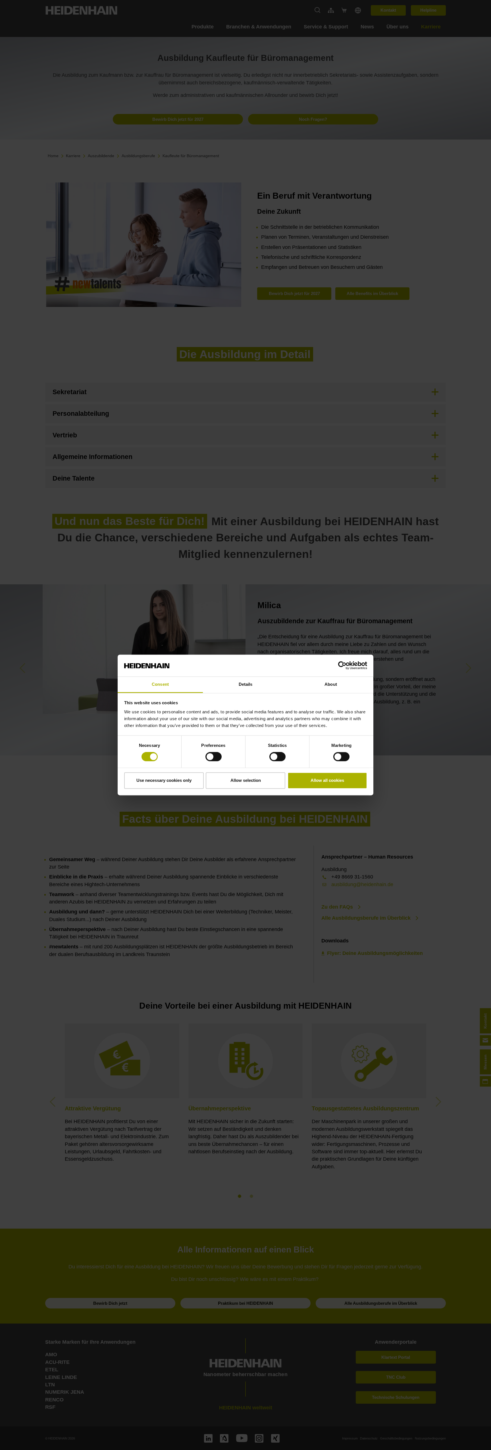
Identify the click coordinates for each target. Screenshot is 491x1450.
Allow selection (245, 780)
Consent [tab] (160, 684)
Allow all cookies (327, 780)
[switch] (213, 756)
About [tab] (330, 684)
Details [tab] (246, 684)
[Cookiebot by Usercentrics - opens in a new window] (342, 665)
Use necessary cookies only (164, 780)
